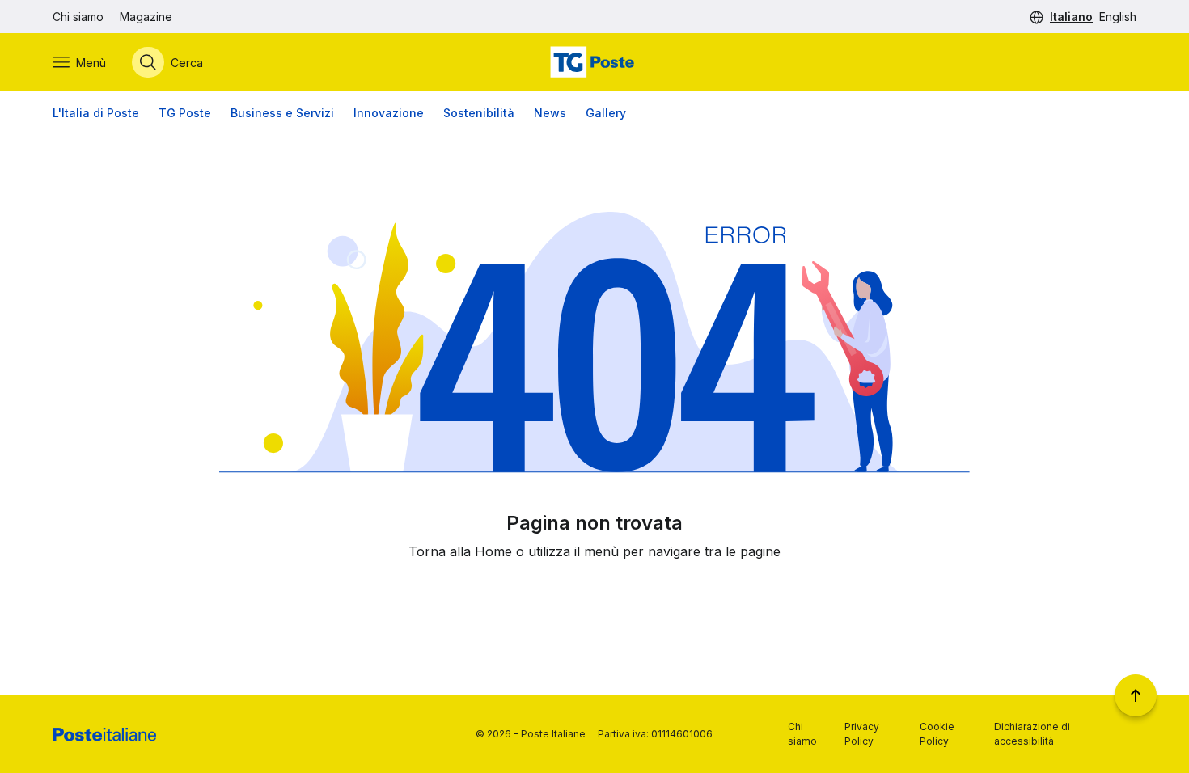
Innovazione (388, 113)
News (550, 113)
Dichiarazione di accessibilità (1032, 733)
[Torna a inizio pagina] (1136, 695)
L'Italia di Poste (96, 113)
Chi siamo (78, 16)
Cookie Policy (937, 733)
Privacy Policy (861, 733)
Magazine (146, 16)
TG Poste (185, 113)
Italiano (1071, 16)
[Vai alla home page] (594, 62)
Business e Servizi (282, 113)
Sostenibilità (478, 113)
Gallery (606, 113)
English (1117, 16)
